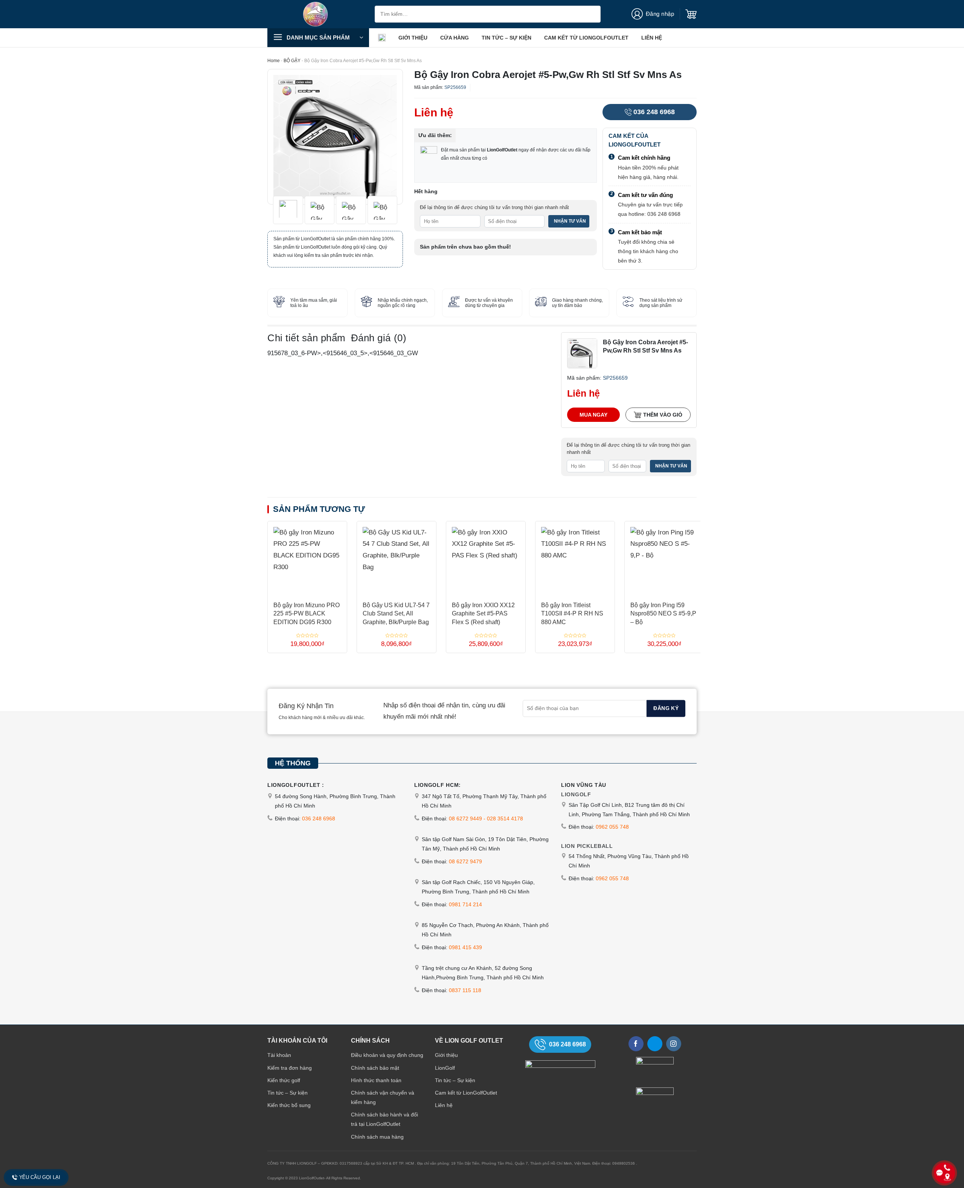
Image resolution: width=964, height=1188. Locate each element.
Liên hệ (651, 38)
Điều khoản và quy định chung (387, 1055)
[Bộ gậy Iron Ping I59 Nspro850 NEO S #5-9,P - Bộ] (664, 558)
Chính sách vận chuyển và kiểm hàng (382, 1097)
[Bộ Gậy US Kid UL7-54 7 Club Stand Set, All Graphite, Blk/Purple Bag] (396, 558)
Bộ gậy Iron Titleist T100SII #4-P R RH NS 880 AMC (572, 613)
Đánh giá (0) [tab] (378, 338)
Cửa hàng (454, 38)
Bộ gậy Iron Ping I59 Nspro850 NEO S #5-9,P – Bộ (663, 613)
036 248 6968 (654, 112)
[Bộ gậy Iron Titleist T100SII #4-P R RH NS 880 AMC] (575, 558)
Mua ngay (593, 415)
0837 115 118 (465, 990)
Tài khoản (279, 1055)
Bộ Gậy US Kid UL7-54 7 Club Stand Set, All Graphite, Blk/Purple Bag (396, 613)
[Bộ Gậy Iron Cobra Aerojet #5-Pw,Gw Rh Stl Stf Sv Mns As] (582, 353)
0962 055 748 (612, 827)
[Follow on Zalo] (654, 1043)
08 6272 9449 (465, 818)
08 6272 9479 (465, 861)
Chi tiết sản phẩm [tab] (306, 338)
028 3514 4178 (505, 818)
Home (273, 60)
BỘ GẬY (292, 60)
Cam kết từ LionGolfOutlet (586, 38)
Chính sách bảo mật (375, 1068)
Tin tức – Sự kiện (506, 38)
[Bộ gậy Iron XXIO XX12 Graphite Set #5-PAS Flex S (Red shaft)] (485, 558)
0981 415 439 (465, 947)
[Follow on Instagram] (673, 1043)
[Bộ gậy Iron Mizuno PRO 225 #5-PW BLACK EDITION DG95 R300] (307, 558)
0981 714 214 (465, 904)
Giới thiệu (412, 38)
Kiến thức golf (283, 1080)
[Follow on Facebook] (636, 1043)
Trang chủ (381, 38)
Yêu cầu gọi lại (40, 1177)
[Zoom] (278, 194)
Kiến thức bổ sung (289, 1105)
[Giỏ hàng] (691, 14)
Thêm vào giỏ (662, 415)
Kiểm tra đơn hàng (289, 1068)
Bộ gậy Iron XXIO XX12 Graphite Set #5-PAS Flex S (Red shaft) (483, 613)
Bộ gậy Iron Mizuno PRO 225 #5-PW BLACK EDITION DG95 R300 (306, 613)
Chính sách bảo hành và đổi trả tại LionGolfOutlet (384, 1119)
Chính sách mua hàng (377, 1137)
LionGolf (445, 1068)
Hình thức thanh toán (376, 1080)
